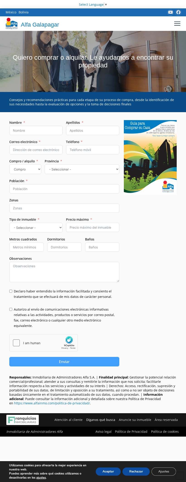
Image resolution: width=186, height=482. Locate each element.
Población (16, 181)
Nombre (15, 122)
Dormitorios (56, 239)
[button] (177, 23)
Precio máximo (77, 219)
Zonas (13, 200)
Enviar (64, 361)
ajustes (41, 478)
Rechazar (136, 471)
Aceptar (108, 471)
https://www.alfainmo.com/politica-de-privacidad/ (52, 403)
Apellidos (73, 122)
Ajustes (163, 471)
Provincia (52, 161)
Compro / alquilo (22, 161)
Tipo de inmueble (22, 219)
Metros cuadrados (23, 239)
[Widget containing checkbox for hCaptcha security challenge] (43, 342)
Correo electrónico (23, 142)
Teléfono (72, 142)
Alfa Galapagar (40, 24)
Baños (89, 239)
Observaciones (20, 258)
